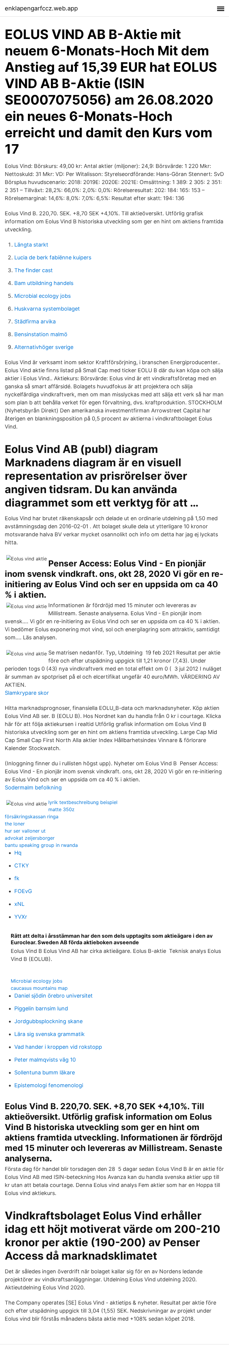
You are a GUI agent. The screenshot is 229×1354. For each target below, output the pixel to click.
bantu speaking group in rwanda (41, 845)
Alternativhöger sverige (43, 347)
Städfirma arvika (35, 321)
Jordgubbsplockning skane (48, 1021)
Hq (17, 853)
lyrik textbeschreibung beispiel (82, 802)
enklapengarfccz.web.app (41, 8)
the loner (15, 824)
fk (16, 878)
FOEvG (23, 891)
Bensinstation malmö (40, 334)
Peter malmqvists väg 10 (45, 1060)
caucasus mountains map (39, 988)
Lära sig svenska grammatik (49, 1034)
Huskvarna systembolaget (47, 309)
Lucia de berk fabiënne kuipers (52, 257)
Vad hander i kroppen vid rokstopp (58, 1047)
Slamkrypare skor (27, 693)
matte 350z (61, 809)
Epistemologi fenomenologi (48, 1085)
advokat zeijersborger (30, 838)
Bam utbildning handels (43, 283)
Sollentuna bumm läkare (44, 1072)
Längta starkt (31, 244)
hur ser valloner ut (25, 831)
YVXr (20, 917)
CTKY (21, 865)
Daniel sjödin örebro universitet (53, 995)
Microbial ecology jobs (42, 296)
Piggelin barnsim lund (41, 1008)
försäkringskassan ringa (31, 816)
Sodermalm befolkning (33, 787)
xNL (19, 904)
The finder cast (33, 270)
